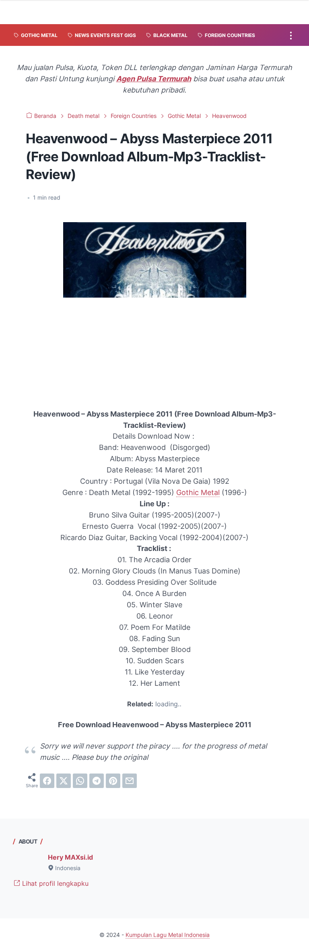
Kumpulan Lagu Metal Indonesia (168, 934)
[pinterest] (113, 781)
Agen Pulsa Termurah (153, 78)
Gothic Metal (198, 492)
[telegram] (96, 781)
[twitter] (63, 781)
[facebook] (47, 781)
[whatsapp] (80, 781)
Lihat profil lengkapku (54, 883)
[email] (129, 781)
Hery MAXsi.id (70, 857)
